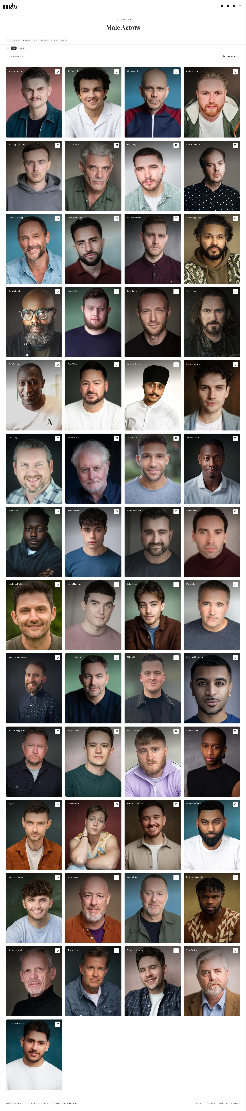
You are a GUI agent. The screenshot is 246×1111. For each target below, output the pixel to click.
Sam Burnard (73, 803)
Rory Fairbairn (74, 730)
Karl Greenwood (134, 510)
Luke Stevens (132, 584)
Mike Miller (132, 657)
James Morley (74, 437)
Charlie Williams (75, 217)
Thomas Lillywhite (135, 950)
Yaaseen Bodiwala (16, 1023)
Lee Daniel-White (16, 584)
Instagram (235, 1103)
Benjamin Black (193, 144)
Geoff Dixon (73, 364)
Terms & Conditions (33, 1103)
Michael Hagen (74, 657)
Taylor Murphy (74, 950)
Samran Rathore (193, 803)
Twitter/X (198, 1103)
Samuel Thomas (16, 877)
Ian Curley (13, 437)
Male (129, 19)
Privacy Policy (49, 1103)
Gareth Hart (73, 291)
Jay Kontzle (132, 437)
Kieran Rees (191, 510)
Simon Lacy (73, 877)
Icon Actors (15, 41)
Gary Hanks (132, 291)
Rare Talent (26, 41)
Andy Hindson (192, 71)
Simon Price (132, 877)
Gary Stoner (14, 364)
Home (116, 19)
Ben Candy (131, 144)
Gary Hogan (191, 291)
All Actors (54, 41)
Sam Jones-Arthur (135, 803)
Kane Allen (13, 510)
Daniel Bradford (134, 217)
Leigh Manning (74, 584)
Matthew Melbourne (17, 657)
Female (21, 48)
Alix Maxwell (132, 71)
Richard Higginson (17, 730)
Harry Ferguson (193, 364)
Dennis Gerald (15, 291)
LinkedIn (223, 1103)
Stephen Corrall (16, 950)
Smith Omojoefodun (195, 877)
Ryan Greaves (14, 803)
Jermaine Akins (193, 437)
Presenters (44, 41)
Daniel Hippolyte (193, 217)
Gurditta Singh (133, 364)
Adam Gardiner (15, 71)
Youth (35, 41)
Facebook (211, 1103)
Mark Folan (191, 584)
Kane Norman (74, 510)
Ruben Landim (192, 730)
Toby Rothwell (192, 950)
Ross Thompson (134, 730)
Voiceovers (63, 41)
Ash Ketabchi (73, 144)
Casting (122, 19)
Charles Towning (16, 217)
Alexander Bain (74, 71)
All (8, 41)
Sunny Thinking (70, 1103)
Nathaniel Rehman (194, 657)
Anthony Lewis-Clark (18, 144)
